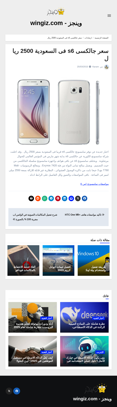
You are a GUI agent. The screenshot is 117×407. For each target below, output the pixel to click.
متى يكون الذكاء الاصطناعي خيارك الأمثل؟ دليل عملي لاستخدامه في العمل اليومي (85, 361)
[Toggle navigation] (109, 15)
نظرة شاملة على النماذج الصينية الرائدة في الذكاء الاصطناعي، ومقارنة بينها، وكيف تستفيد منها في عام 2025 (85, 328)
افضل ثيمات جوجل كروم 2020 (60, 268)
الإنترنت (100, 352)
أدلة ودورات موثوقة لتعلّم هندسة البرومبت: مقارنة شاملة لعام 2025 (33, 325)
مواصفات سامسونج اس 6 (94, 184)
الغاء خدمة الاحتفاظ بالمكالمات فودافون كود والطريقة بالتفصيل (24, 271)
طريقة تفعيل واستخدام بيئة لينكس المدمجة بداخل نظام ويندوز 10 (94, 271)
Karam (95, 66)
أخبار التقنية (98, 318)
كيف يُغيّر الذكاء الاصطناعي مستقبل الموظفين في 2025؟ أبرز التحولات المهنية (33, 361)
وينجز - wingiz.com (56, 23)
